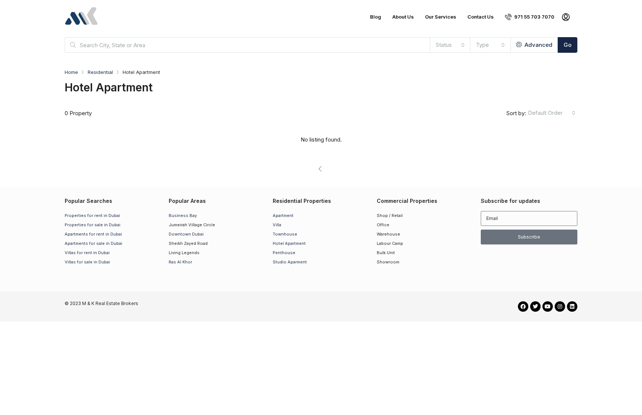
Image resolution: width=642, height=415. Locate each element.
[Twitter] (535, 306)
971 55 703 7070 (533, 17)
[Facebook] (523, 306)
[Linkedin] (572, 306)
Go (567, 44)
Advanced (537, 44)
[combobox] (450, 45)
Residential (100, 72)
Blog (375, 17)
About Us (403, 17)
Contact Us (480, 17)
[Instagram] (560, 306)
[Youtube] (547, 306)
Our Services (440, 17)
